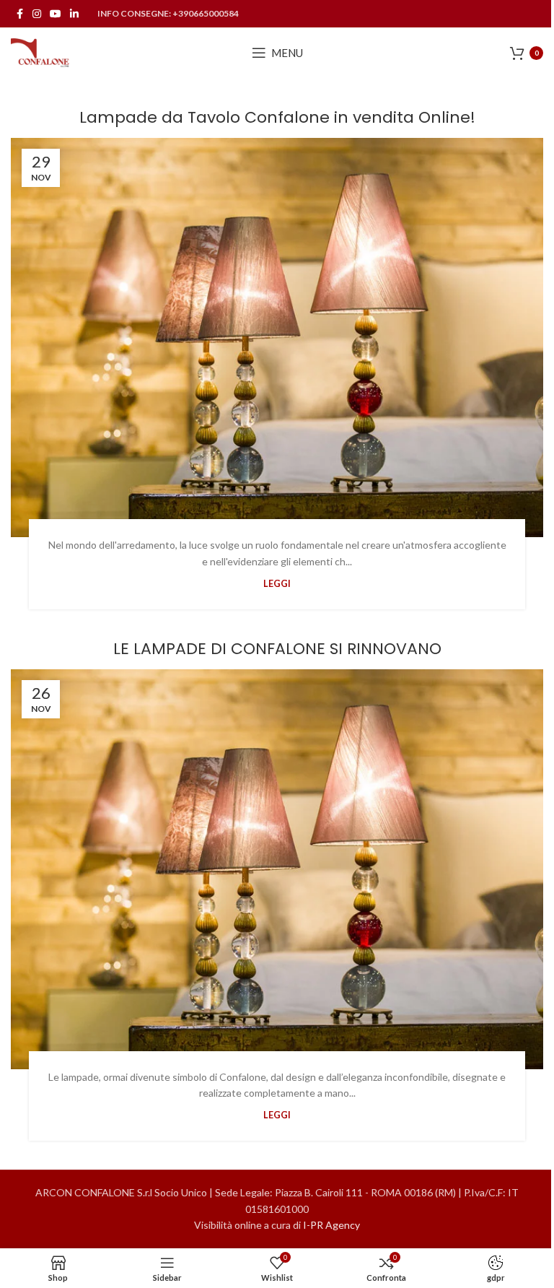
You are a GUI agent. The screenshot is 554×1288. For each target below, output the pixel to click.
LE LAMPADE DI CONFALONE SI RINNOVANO (277, 649)
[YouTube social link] (55, 14)
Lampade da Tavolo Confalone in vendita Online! (277, 117)
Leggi (277, 583)
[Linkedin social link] (74, 14)
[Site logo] (40, 51)
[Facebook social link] (19, 14)
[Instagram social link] (36, 14)
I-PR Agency (331, 1225)
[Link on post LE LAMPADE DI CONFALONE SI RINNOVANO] (277, 869)
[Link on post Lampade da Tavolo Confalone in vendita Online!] (277, 338)
